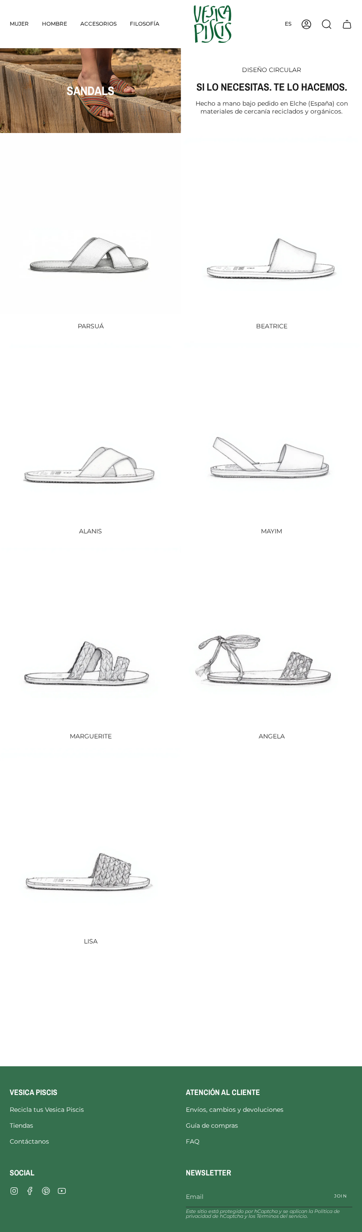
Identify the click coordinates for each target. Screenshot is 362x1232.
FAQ (193, 1141)
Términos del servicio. (282, 1216)
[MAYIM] (271, 428)
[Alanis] (90, 428)
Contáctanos (29, 1141)
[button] (19, 24)
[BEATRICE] (271, 223)
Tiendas (21, 1125)
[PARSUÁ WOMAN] (90, 223)
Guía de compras (212, 1125)
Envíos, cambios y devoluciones (234, 1110)
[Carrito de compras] (347, 24)
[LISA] (90, 838)
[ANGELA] (271, 633)
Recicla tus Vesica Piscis (47, 1110)
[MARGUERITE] (90, 633)
